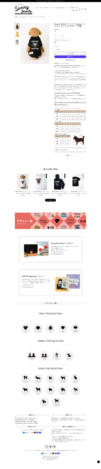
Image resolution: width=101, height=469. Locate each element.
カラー (55, 35)
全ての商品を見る (50, 200)
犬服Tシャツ (48, 7)
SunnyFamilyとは (60, 7)
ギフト (67, 7)
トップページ (26, 450)
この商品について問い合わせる (61, 149)
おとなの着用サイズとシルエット (66, 436)
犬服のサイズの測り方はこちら (61, 104)
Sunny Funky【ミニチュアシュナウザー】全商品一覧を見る (67, 92)
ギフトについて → (28, 286)
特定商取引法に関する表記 (63, 450)
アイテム (36, 7)
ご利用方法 (72, 7)
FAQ (77, 7)
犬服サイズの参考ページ (63, 438)
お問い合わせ (75, 10)
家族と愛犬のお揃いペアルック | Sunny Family (52, 456)
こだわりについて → (57, 253)
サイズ (53, 7)
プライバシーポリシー (73, 450)
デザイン (42, 7)
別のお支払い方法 (70, 60)
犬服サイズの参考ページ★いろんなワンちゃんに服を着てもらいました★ (70, 102)
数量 (55, 42)
